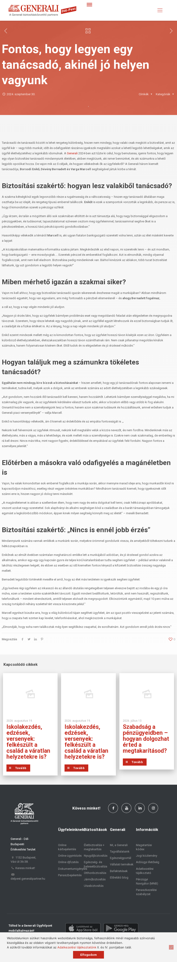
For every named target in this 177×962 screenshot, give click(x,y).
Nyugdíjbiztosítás (95, 855)
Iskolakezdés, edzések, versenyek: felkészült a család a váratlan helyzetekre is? (28, 742)
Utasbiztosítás (93, 885)
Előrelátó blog (119, 877)
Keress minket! (25, 868)
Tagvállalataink (120, 851)
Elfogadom (88, 954)
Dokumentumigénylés (72, 868)
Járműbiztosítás (95, 879)
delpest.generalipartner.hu (28, 878)
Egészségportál (120, 858)
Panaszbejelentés (70, 875)
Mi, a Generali (119, 845)
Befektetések (119, 871)
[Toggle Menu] (89, 4)
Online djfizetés (68, 862)
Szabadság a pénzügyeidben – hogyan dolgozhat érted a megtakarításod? (146, 739)
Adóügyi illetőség (147, 862)
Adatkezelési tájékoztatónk (76, 947)
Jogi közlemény (146, 855)
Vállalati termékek (121, 864)
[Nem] (171, 947)
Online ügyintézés (70, 855)
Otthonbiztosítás (95, 873)
